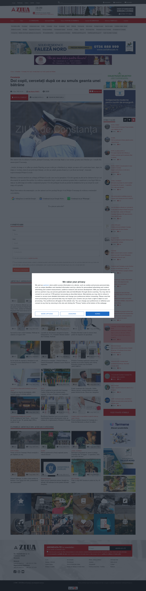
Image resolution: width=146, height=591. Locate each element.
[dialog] (73, 295)
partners (46, 285)
